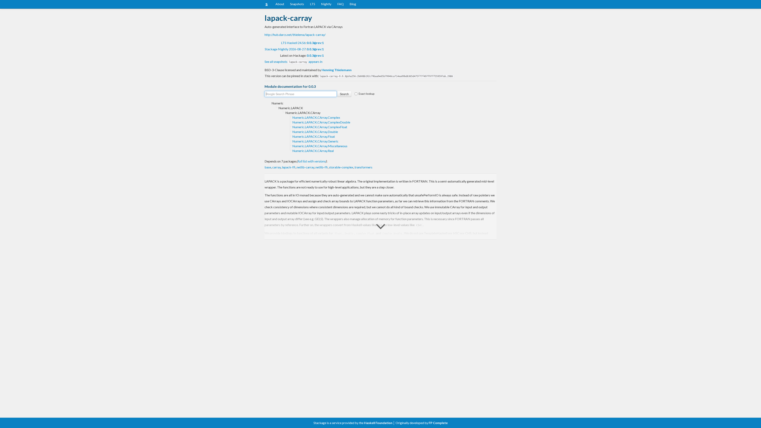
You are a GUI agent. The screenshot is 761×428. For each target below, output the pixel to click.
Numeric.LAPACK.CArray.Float (313, 136)
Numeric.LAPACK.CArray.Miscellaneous (319, 146)
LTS (312, 4)
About (279, 4)
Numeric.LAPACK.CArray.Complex (316, 117)
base (268, 167)
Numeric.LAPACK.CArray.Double (315, 132)
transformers (363, 167)
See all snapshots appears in (293, 61)
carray (276, 167)
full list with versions (312, 161)
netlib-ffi (321, 167)
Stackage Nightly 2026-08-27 (285, 49)
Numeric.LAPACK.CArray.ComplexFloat (319, 127)
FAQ (340, 4)
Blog (353, 4)
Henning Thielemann (337, 70)
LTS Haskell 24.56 (293, 43)
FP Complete (438, 423)
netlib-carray (305, 167)
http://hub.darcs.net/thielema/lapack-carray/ (295, 34)
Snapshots (297, 4)
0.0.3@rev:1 (315, 43)
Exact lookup (367, 93)
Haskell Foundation (378, 423)
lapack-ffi (288, 167)
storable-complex (341, 167)
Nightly (326, 4)
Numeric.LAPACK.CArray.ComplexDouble (321, 122)
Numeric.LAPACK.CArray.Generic (315, 141)
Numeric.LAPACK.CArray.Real (313, 151)
